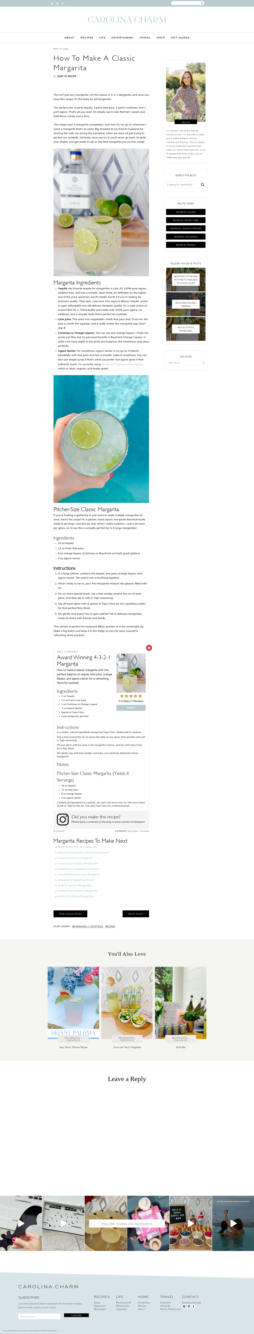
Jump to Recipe (66, 76)
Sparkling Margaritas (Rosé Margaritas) (83, 852)
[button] (185, 212)
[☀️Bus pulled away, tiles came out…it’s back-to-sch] (148, 1223)
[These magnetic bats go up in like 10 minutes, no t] (63, 1223)
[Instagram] (52, 3)
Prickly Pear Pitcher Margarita (77, 891)
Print (131, 707)
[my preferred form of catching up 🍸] (106, 1223)
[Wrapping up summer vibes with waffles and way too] (191, 1223)
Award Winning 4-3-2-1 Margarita (79, 874)
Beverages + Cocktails (87, 926)
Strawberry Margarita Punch (76, 880)
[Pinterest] (57, 3)
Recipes (110, 926)
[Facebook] (62, 3)
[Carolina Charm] (127, 19)
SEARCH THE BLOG (185, 175)
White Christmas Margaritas (76, 896)
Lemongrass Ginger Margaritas (78, 863)
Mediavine (60, 1331)
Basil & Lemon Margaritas (74, 885)
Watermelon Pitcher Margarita (77, 847)
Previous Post (70, 914)
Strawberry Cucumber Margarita (78, 869)
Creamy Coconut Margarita (75, 858)
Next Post (136, 914)
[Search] (202, 184)
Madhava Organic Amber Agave (122, 364)
